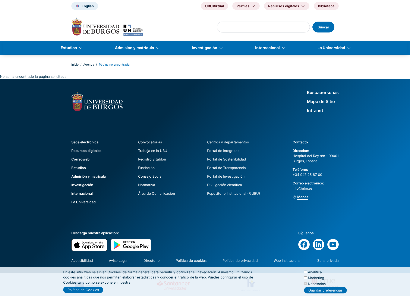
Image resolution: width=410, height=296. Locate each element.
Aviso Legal (118, 260)
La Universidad (331, 48)
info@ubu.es (302, 188)
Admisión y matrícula (134, 48)
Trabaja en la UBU (152, 151)
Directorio (152, 260)
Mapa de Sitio (321, 101)
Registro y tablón (152, 159)
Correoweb (80, 159)
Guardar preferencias (325, 290)
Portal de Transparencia (226, 168)
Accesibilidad (82, 260)
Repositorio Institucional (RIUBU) (233, 193)
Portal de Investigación (226, 176)
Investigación (204, 48)
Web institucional (287, 260)
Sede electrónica (84, 142)
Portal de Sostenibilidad (226, 159)
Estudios (69, 48)
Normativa (146, 185)
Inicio (75, 64)
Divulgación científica (224, 185)
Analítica (315, 272)
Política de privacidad (240, 260)
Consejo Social (150, 176)
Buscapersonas (323, 92)
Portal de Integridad (223, 151)
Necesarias (317, 283)
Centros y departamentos (228, 142)
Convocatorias (150, 142)
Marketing (316, 278)
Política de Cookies (83, 290)
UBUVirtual (214, 6)
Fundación (146, 168)
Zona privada (328, 260)
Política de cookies (191, 260)
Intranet (315, 110)
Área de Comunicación (156, 193)
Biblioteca (326, 6)
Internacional (267, 48)
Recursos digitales (86, 151)
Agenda (88, 64)
